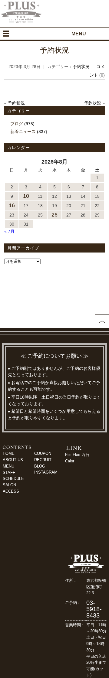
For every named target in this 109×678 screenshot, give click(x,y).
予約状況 (54, 50)
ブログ (16, 123)
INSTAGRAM (46, 472)
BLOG (39, 466)
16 (12, 205)
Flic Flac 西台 (77, 454)
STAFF (9, 472)
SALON (9, 485)
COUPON (42, 453)
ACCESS (11, 491)
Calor (69, 461)
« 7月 (9, 231)
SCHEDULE (13, 478)
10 (26, 196)
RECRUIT (42, 460)
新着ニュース (23, 131)
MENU (8, 466)
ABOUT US (13, 460)
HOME (9, 453)
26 (54, 215)
